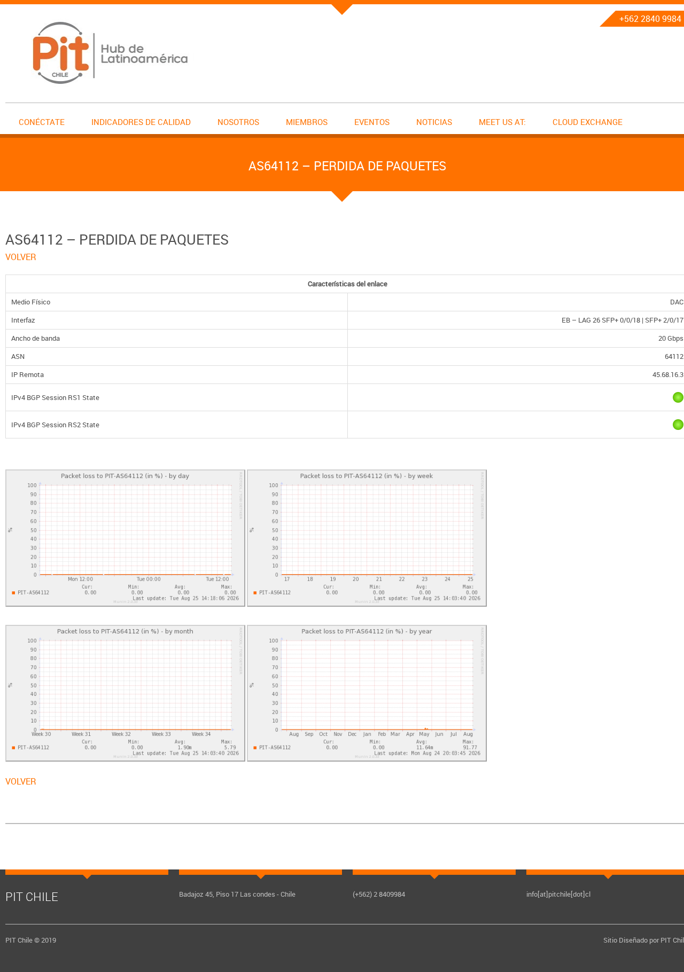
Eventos (372, 121)
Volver (20, 257)
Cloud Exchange (588, 121)
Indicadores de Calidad (141, 121)
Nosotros (238, 121)
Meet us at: (502, 121)
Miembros (307, 121)
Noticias (434, 121)
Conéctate (42, 121)
